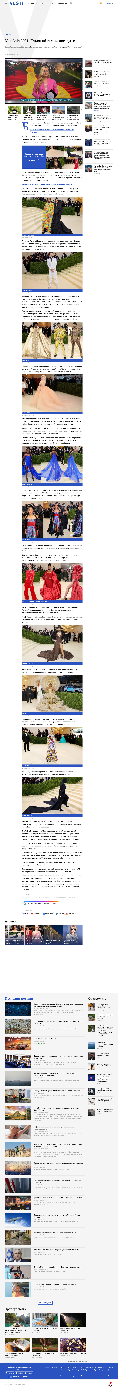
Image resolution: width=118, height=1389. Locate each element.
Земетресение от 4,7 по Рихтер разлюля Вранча (103, 61)
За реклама (63, 1376)
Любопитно (62, 3)
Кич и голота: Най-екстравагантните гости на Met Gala (13, 942)
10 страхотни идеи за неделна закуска (44, 1329)
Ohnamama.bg (65, 1370)
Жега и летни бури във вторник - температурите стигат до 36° (58, 1164)
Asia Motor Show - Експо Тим (45, 1039)
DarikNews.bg (72, 1367)
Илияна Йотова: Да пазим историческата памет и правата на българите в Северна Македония (102, 155)
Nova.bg (81, 1367)
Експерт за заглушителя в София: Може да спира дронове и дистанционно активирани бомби (58, 1005)
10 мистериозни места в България (70, 1329)
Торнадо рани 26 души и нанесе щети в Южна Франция (57, 1091)
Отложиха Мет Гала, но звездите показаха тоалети (53, 942)
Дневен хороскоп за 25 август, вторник (104, 1065)
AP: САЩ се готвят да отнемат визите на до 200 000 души (102, 94)
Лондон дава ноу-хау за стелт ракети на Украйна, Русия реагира (57, 1216)
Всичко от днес (45, 1303)
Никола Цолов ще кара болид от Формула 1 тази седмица (57, 1267)
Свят (52, 3)
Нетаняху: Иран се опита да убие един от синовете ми (56, 1250)
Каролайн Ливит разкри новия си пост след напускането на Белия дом (103, 168)
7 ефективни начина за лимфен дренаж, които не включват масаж (54, 1128)
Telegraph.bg (109, 1370)
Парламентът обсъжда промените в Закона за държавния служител (58, 1057)
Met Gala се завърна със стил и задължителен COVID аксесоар (34, 941)
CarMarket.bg (102, 1367)
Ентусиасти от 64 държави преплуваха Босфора (105, 1044)
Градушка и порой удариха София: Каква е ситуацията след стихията (58, 1022)
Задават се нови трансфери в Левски (104, 1089)
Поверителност (85, 1376)
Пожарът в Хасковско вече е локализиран (105, 1110)
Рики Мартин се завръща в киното (103, 1054)
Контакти (110, 1376)
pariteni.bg (96, 110)
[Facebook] (113, 1378)
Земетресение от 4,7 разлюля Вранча (104, 1100)
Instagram (71, 914)
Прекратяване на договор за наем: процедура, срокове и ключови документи (102, 105)
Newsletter (37, 914)
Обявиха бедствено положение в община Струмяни (102, 83)
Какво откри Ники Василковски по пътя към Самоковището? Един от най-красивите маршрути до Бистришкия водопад (105, 1030)
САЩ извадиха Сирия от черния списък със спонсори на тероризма (57, 1181)
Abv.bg (47, 1367)
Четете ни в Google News (20, 1377)
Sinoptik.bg (75, 1370)
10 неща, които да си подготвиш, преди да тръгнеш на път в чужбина (17, 1330)
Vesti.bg (16, 3)
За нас (55, 1376)
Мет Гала (47, 897)
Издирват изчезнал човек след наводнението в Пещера (57, 1232)
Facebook (61, 914)
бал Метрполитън (60, 897)
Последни (30, 3)
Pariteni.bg (92, 1370)
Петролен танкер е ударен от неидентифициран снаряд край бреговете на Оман (57, 1074)
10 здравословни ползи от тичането (43, 1354)
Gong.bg (63, 1367)
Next (82, 114)
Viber (26, 914)
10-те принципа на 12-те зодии (73, 1353)
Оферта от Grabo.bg (39, 1041)
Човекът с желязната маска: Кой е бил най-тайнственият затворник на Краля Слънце (58, 1145)
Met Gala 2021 (36, 897)
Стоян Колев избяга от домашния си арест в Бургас (55, 1284)
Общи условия (74, 1376)
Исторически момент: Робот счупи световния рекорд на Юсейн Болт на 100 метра (103, 142)
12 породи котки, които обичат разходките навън (103, 1006)
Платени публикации (99, 1376)
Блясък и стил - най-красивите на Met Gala (34, 155)
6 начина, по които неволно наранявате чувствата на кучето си (102, 117)
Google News (49, 914)
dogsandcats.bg (97, 121)
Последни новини (19, 998)
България (42, 3)
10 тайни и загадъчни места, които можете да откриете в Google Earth (58, 1109)
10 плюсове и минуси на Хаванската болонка (105, 1016)
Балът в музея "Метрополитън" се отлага (71, 942)
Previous (6, 114)
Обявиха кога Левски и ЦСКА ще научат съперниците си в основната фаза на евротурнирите (104, 1078)
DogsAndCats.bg (91, 1367)
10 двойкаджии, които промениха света (14, 1354)
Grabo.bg (84, 1370)
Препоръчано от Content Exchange (76, 1361)
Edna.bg (100, 1370)
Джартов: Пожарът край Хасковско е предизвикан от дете (58, 1198)
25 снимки (33, 160)
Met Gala (25, 897)
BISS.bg (111, 1367)
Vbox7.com (55, 1367)
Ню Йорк (72, 897)
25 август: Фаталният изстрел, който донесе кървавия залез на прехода (102, 73)
